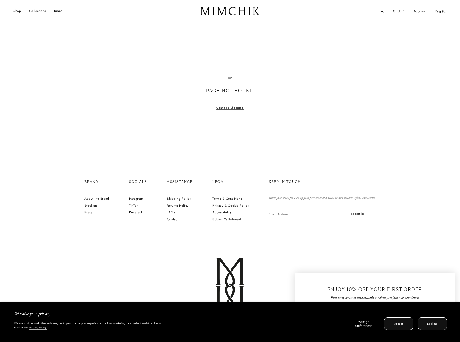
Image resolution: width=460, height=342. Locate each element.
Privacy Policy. (38, 327)
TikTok (133, 206)
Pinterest (135, 212)
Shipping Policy (179, 199)
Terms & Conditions (227, 199)
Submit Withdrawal (226, 219)
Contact (172, 219)
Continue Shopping (229, 107)
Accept (398, 323)
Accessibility (221, 212)
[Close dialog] (450, 277)
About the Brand (96, 199)
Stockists (90, 206)
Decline (432, 323)
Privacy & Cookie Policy (230, 206)
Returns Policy (177, 206)
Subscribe (358, 213)
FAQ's (171, 212)
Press (88, 212)
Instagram (136, 199)
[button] (17, 11)
